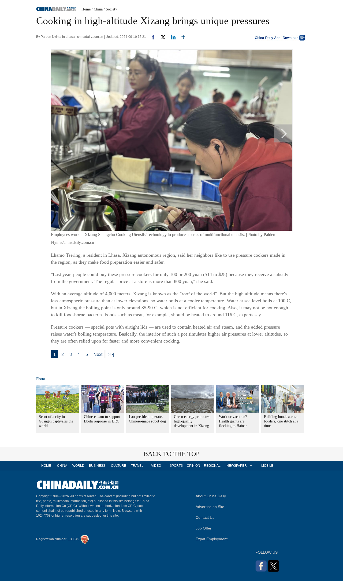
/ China (97, 9)
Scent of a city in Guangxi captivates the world (56, 421)
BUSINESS (97, 466)
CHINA (62, 466)
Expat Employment (212, 539)
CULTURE (118, 466)
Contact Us (205, 517)
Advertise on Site (210, 507)
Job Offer (203, 528)
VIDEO (156, 466)
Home (86, 9)
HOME (46, 466)
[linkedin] (171, 37)
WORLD (78, 466)
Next (98, 354)
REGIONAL (212, 466)
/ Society (110, 9)
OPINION (193, 466)
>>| (111, 354)
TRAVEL (137, 466)
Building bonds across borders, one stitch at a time (281, 421)
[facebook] (151, 37)
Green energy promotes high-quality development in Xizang (191, 421)
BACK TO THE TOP (171, 453)
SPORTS (176, 466)
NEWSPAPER (236, 466)
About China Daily (211, 496)
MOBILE (267, 466)
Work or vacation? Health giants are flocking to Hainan (233, 421)
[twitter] (161, 37)
